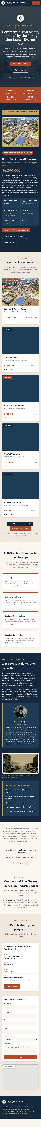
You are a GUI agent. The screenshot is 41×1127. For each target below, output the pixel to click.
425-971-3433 (9, 965)
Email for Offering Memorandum (16, 230)
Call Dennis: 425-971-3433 (14, 236)
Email (5, 1028)
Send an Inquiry (12, 987)
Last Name (7, 1012)
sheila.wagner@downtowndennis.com (17, 980)
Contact (35, 3)
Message (7, 1043)
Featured (27, 3)
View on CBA (9, 242)
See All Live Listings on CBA (20, 524)
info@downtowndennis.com (13, 978)
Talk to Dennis (20, 70)
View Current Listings (20, 64)
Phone (6, 1020)
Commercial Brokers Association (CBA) (14, 1113)
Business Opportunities (20, 528)
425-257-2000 (9, 971)
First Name (7, 1003)
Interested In (8, 1036)
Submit (20, 1057)
